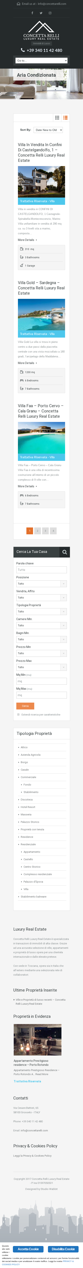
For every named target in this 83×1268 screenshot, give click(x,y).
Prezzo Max (24, 660)
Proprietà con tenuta (32, 829)
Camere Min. (24, 619)
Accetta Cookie (28, 1249)
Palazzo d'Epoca (33, 881)
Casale (25, 769)
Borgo (24, 762)
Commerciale (28, 777)
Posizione (22, 577)
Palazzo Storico (30, 821)
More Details (26, 240)
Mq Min (23, 674)
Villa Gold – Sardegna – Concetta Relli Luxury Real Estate (41, 288)
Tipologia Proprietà (28, 605)
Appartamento (32, 851)
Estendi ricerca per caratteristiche (40, 714)
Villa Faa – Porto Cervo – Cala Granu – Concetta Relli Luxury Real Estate (41, 411)
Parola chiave (25, 563)
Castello (28, 859)
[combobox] (41, 583)
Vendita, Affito (25, 591)
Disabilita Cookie (63, 1249)
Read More (41, 1074)
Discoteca (27, 799)
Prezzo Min (23, 647)
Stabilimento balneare (33, 896)
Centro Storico (32, 866)
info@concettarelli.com (52, 4)
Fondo (27, 784)
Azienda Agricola (30, 754)
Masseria (26, 814)
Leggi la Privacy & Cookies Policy (32, 1155)
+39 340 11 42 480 (44, 50)
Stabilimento (31, 792)
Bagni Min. (22, 633)
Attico (24, 747)
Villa (26, 889)
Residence (27, 836)
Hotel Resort (28, 807)
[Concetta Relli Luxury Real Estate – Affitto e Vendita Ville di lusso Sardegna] (41, 31)
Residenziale (28, 844)
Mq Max (24, 688)
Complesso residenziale (38, 874)
